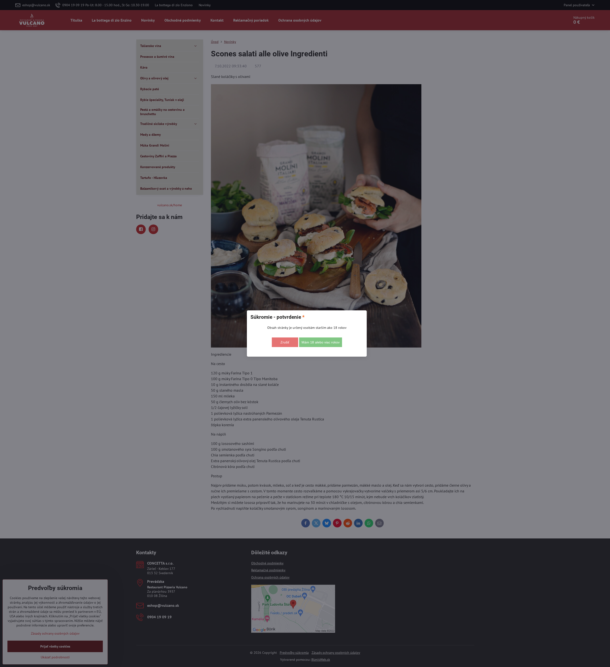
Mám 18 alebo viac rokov (321, 342)
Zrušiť (284, 342)
